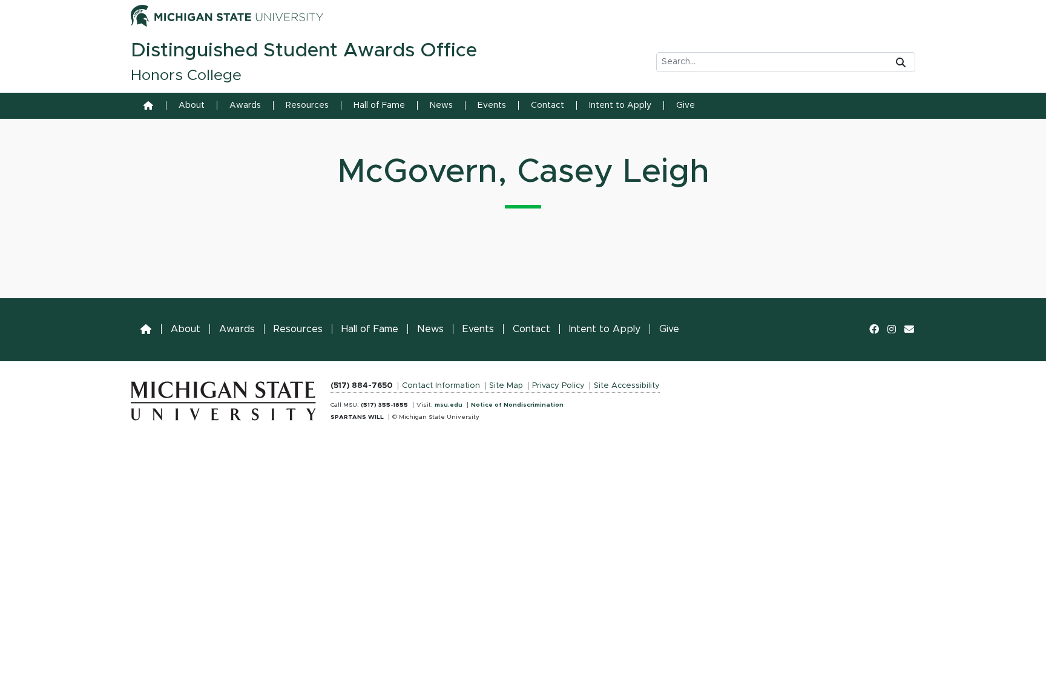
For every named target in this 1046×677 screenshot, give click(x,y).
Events (492, 105)
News (441, 105)
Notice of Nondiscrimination (517, 405)
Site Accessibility (627, 386)
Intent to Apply (620, 105)
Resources (307, 105)
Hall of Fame (379, 105)
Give (685, 105)
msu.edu (448, 405)
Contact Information (441, 386)
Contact (547, 105)
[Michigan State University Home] (223, 398)
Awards (245, 105)
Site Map (506, 386)
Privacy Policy (558, 386)
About (192, 105)
